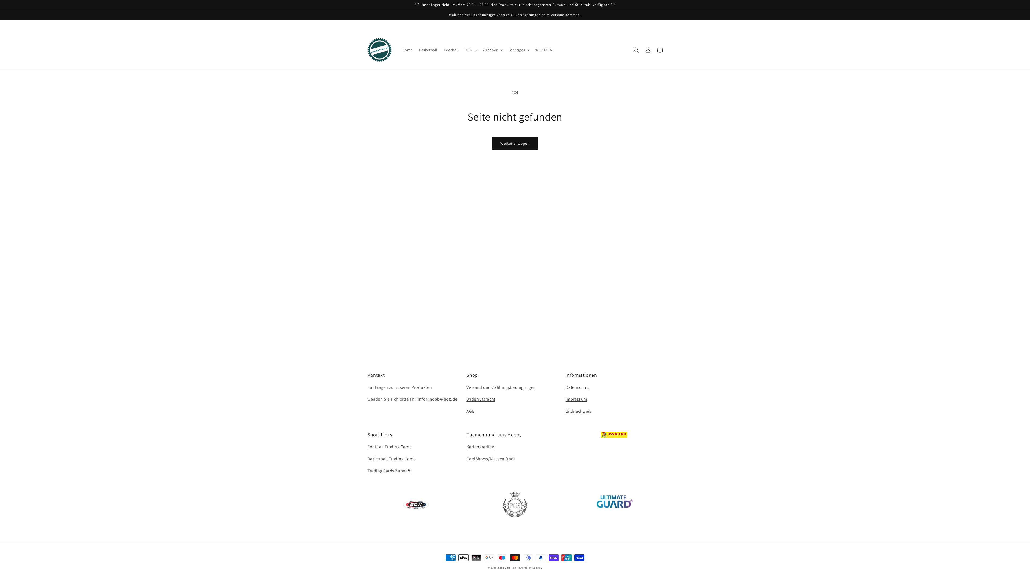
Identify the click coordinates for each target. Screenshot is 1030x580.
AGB (470, 411)
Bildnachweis (578, 411)
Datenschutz (578, 387)
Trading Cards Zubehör (389, 471)
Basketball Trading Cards (391, 459)
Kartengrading (480, 447)
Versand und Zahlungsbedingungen (501, 387)
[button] (471, 50)
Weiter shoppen (515, 143)
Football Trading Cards (389, 447)
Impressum (576, 399)
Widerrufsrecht (480, 399)
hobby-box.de (507, 568)
